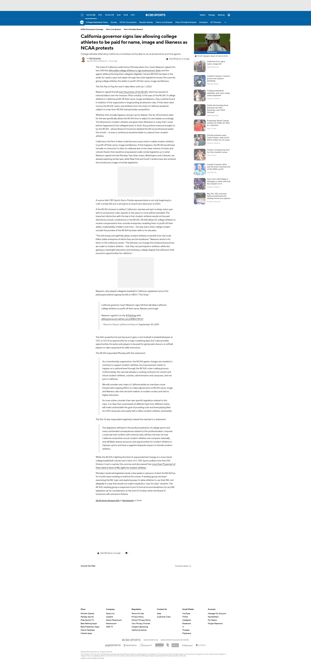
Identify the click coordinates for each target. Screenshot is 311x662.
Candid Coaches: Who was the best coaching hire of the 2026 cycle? (218, 166)
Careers (109, 617)
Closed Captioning (140, 624)
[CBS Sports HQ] (151, 640)
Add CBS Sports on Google (179, 59)
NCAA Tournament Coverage (92, 29)
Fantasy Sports (87, 617)
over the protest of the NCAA (133, 92)
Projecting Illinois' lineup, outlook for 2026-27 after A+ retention (218, 123)
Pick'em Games (87, 613)
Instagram (186, 620)
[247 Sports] (113, 645)
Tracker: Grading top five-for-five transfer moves (218, 151)
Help (159, 613)
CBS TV (109, 627)
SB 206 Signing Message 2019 (107, 500)
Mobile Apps (86, 633)
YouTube (186, 613)
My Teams (212, 620)
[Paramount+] (146, 644)
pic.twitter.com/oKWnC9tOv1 (128, 319)
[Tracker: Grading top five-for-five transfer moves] (200, 154)
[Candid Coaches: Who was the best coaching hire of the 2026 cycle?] (200, 169)
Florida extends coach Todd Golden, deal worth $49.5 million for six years (218, 137)
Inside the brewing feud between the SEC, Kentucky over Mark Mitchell (217, 109)
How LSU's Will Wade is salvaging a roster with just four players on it (218, 181)
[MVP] (175, 644)
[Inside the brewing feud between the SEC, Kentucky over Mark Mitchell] (200, 110)
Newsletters (213, 617)
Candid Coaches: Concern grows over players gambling (218, 78)
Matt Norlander (95, 58)
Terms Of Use (138, 613)
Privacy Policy (138, 617)
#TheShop (131, 315)
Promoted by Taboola (181, 566)
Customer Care (163, 617)
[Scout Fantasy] (187, 645)
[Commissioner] (162, 644)
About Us (110, 613)
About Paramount (114, 620)
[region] (212, 44)
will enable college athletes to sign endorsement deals (135, 70)
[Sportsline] (130, 645)
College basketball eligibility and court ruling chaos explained (218, 93)
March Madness (88, 630)
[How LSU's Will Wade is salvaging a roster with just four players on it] (200, 184)
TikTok (185, 617)
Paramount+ (111, 623)
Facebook (186, 623)
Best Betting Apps (89, 623)
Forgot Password (215, 623)
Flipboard (186, 633)
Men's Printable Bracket (133, 29)
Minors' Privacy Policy (141, 620)
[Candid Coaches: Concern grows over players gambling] (200, 81)
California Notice (139, 628)
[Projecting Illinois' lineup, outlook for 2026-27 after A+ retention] (200, 125)
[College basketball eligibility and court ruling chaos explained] (200, 95)
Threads (185, 630)
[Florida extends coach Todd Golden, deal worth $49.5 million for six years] (200, 140)
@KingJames (107, 319)
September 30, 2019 (149, 324)
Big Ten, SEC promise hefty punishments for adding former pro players (218, 196)
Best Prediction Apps (90, 627)
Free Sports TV (87, 620)
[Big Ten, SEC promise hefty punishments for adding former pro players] (200, 198)
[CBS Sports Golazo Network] (175, 640)
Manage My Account (217, 613)
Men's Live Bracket (113, 29)
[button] (225, 22)
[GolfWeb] (201, 645)
